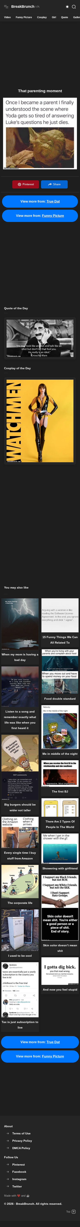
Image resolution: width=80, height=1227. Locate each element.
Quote (64, 17)
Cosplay (42, 17)
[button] (67, 7)
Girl (54, 17)
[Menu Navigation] (6, 7)
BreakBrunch (25, 1203)
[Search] (74, 7)
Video (7, 17)
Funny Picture (24, 17)
